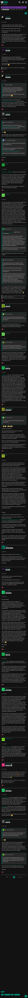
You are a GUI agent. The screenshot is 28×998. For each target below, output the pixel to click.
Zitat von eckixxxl (8, 314)
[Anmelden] (22, 2)
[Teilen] (26, 13)
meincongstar (7, 994)
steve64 (23, 67)
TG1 (21, 554)
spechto (4, 661)
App (2, 994)
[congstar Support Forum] (4, 2)
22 (18, 877)
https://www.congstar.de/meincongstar (10, 519)
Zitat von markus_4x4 (9, 830)
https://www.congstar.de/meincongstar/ (11, 151)
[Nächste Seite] (21, 877)
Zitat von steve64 (8, 84)
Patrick (23, 780)
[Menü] (26, 2)
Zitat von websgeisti (9, 122)
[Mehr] (25, 22)
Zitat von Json (8, 229)
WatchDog (10, 172)
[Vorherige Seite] (7, 877)
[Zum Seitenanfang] (25, 996)
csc (12, 994)
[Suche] (19, 2)
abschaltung (17, 994)
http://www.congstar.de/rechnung (8, 101)
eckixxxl (23, 295)
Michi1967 (5, 806)
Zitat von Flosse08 (9, 342)
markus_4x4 (5, 797)
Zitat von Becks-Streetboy (10, 140)
